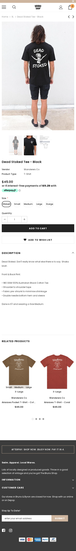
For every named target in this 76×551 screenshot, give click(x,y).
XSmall (6, 204)
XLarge (49, 204)
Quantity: (7, 213)
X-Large (19, 391)
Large (39, 204)
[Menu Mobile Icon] (4, 7)
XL (12, 16)
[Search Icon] (14, 7)
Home (5, 16)
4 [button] (43, 419)
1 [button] (33, 419)
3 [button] (40, 419)
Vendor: (6, 169)
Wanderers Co (31, 169)
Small (17, 204)
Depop (11, 500)
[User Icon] (61, 7)
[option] (38, 76)
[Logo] (38, 7)
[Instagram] (10, 530)
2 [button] (36, 419)
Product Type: (9, 173)
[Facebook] (3, 530)
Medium (28, 204)
